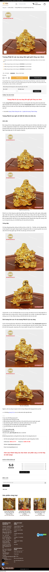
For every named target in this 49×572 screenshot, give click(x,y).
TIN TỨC (16, 544)
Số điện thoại (21, 89)
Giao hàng (16, 556)
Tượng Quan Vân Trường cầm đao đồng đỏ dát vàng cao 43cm (25, 512)
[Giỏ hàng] (45, 3)
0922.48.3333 (5, 553)
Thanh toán (16, 554)
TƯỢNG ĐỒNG (10, 7)
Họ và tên (5, 89)
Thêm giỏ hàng (19, 77)
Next (45, 508)
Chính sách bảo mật (18, 551)
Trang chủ (4, 7)
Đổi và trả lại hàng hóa (18, 558)
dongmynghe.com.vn (7, 559)
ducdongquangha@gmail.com (9, 556)
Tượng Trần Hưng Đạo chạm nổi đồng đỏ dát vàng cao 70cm (9, 512)
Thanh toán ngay (38, 77)
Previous (3, 508)
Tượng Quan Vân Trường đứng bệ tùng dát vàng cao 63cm (40, 512)
